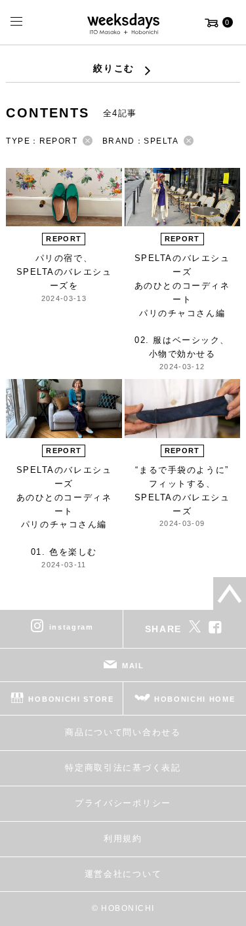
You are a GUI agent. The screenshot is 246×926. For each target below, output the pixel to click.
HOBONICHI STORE (70, 699)
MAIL (133, 666)
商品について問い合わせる (122, 732)
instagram (71, 627)
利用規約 (123, 838)
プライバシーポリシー (123, 803)
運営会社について (123, 874)
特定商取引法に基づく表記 (122, 768)
